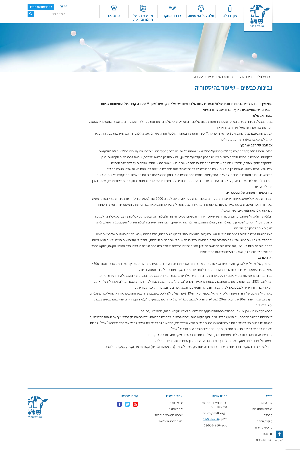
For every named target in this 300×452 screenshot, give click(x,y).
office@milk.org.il (215, 413)
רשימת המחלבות (262, 409)
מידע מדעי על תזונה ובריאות (143, 17)
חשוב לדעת (245, 76)
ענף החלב (230, 15)
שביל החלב (176, 409)
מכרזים (268, 415)
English (62, 5)
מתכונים (114, 15)
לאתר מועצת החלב (41, 7)
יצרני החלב (176, 403)
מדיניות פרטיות (263, 427)
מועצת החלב (264, 421)
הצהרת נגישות (264, 440)
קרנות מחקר (172, 15)
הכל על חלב (264, 76)
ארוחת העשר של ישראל (168, 415)
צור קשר (267, 434)
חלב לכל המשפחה (201, 15)
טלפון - (215, 419)
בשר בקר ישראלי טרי (170, 421)
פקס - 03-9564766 (216, 425)
